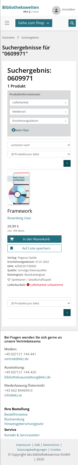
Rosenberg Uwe (19, 218)
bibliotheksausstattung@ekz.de (27, 377)
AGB (37, 445)
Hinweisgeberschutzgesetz (24, 423)
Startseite (8, 37)
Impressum (23, 445)
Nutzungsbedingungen (32, 450)
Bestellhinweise (16, 414)
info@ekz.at (13, 395)
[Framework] (18, 188)
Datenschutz (51, 445)
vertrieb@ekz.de (16, 359)
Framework (19, 210)
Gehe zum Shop (31, 22)
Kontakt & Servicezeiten (21, 435)
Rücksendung (14, 419)
